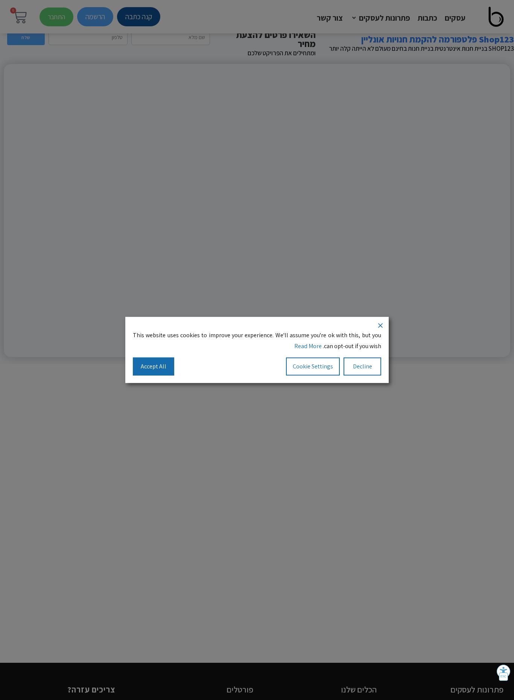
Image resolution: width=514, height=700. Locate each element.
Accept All (153, 366)
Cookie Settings (313, 366)
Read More (308, 346)
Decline (362, 366)
